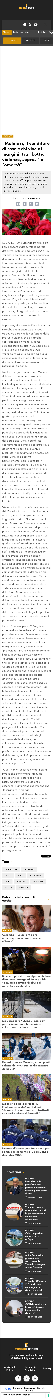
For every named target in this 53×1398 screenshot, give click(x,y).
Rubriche (41, 32)
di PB (16, 199)
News (6, 32)
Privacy (47, 1369)
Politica (30, 41)
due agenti (11, 870)
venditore (35, 876)
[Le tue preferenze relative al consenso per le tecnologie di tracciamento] (48, 1395)
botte (8, 887)
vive (20, 876)
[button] (18, 1378)
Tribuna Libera (22, 32)
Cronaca (12, 41)
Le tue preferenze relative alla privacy (29, 1389)
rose (8, 876)
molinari (38, 882)
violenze (29, 870)
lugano (23, 887)
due (7, 882)
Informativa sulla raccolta (16, 1394)
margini (21, 882)
